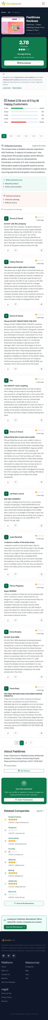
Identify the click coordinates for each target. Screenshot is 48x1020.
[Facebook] (3, 956)
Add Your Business (8, 982)
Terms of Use (6, 993)
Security (4, 1001)
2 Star (6, 119)
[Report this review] (15, 251)
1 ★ (41, 136)
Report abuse (16, 88)
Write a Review (25, 63)
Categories (29, 967)
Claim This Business (25, 800)
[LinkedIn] (14, 956)
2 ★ (33, 136)
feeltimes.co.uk (32, 34)
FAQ (26, 978)
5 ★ (11, 136)
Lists (27, 974)
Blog (27, 970)
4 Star (6, 112)
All (9, 12)
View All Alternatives (14, 927)
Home (3, 12)
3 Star (6, 115)
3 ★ (26, 136)
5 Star (6, 108)
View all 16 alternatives (25, 903)
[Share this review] (41, 251)
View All (39, 811)
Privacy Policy (6, 997)
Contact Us (5, 974)
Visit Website (25, 771)
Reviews (4, 978)
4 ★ (18, 136)
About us (4, 970)
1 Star (6, 122)
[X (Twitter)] (9, 956)
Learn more (7, 88)
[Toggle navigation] (43, 3)
